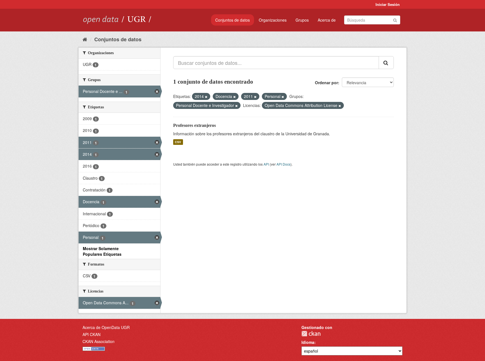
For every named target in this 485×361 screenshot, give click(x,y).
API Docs (283, 164)
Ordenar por (326, 82)
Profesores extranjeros (194, 125)
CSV (178, 142)
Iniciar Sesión (388, 4)
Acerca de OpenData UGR (106, 327)
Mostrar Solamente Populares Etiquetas (102, 251)
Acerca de (327, 20)
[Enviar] (395, 19)
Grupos (302, 20)
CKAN (311, 334)
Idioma (307, 342)
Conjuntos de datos (232, 20)
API (266, 164)
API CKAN (91, 334)
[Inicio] (85, 39)
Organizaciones (273, 20)
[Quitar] (206, 96)
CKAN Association (99, 341)
